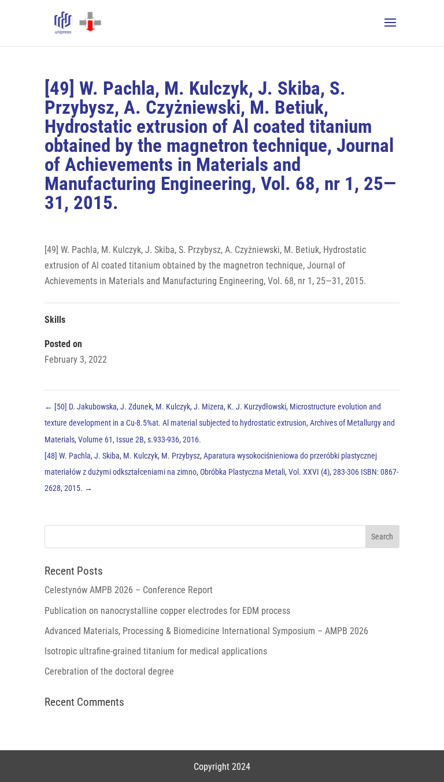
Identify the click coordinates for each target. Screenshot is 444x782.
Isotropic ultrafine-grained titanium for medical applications (156, 651)
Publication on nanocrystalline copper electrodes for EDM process (167, 610)
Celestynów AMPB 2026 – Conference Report (129, 589)
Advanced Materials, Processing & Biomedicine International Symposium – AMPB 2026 (206, 630)
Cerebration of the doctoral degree (109, 671)
